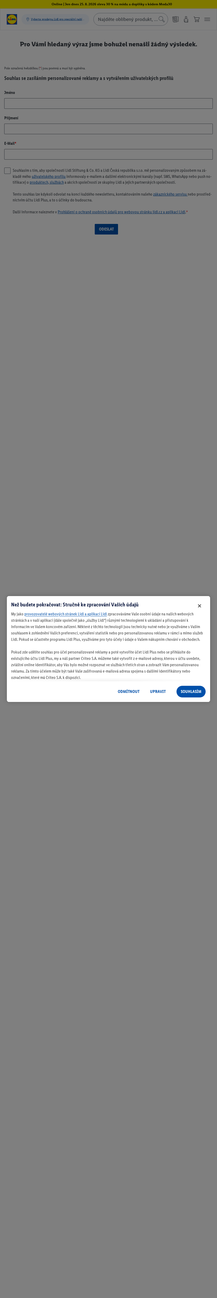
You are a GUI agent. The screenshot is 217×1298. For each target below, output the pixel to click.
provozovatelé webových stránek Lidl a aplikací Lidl (65, 613)
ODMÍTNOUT (128, 691)
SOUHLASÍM (191, 691)
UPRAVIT (158, 691)
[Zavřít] (199, 606)
